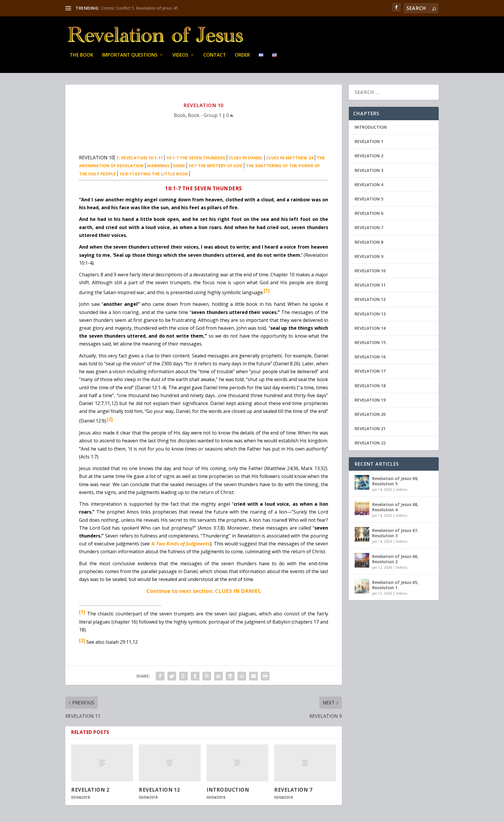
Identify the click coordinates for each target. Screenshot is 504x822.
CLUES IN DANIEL (246, 157)
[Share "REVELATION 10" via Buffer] (230, 676)
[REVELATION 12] (170, 762)
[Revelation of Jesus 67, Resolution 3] (362, 534)
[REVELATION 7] (305, 762)
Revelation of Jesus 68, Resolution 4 (395, 507)
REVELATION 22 (370, 443)
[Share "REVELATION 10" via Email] (253, 676)
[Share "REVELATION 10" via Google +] (183, 676)
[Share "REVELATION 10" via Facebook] (160, 676)
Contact (214, 55)
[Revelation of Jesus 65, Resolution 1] (362, 586)
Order (242, 55)
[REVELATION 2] (102, 762)
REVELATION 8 (369, 242)
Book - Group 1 (204, 115)
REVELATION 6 (369, 213)
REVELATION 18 (370, 385)
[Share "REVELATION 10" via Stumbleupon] (242, 676)
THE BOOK (81, 55)
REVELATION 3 (369, 170)
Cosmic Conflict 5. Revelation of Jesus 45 (139, 8)
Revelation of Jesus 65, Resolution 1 (395, 585)
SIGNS (179, 165)
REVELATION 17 (370, 371)
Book (180, 115)
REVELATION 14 (370, 328)
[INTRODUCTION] (237, 762)
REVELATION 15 (370, 342)
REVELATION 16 (370, 356)
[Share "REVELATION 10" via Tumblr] (195, 676)
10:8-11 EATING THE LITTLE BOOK (153, 174)
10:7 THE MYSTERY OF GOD (215, 165)
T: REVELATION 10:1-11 (139, 157)
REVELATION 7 (293, 789)
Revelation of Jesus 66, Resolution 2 (395, 559)
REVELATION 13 (370, 314)
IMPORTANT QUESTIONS (130, 55)
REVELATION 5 (369, 199)
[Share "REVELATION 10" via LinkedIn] (218, 676)
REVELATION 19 (370, 400)
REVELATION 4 (369, 184)
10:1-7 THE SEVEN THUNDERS (195, 157)
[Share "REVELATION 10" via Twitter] (172, 676)
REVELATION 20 (370, 414)
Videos (180, 55)
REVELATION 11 (370, 285)
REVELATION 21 (370, 428)
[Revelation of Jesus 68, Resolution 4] (362, 508)
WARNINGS (158, 165)
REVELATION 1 (369, 141)
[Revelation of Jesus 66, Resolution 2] (362, 560)
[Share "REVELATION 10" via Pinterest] (207, 676)
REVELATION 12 (159, 789)
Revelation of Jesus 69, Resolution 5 (395, 481)
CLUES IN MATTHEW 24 (289, 157)
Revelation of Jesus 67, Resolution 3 (395, 533)
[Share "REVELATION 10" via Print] (265, 676)
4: (153, 543)
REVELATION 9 (369, 256)
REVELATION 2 (90, 789)
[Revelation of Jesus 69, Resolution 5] (362, 482)
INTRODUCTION (227, 789)
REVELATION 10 (370, 270)
